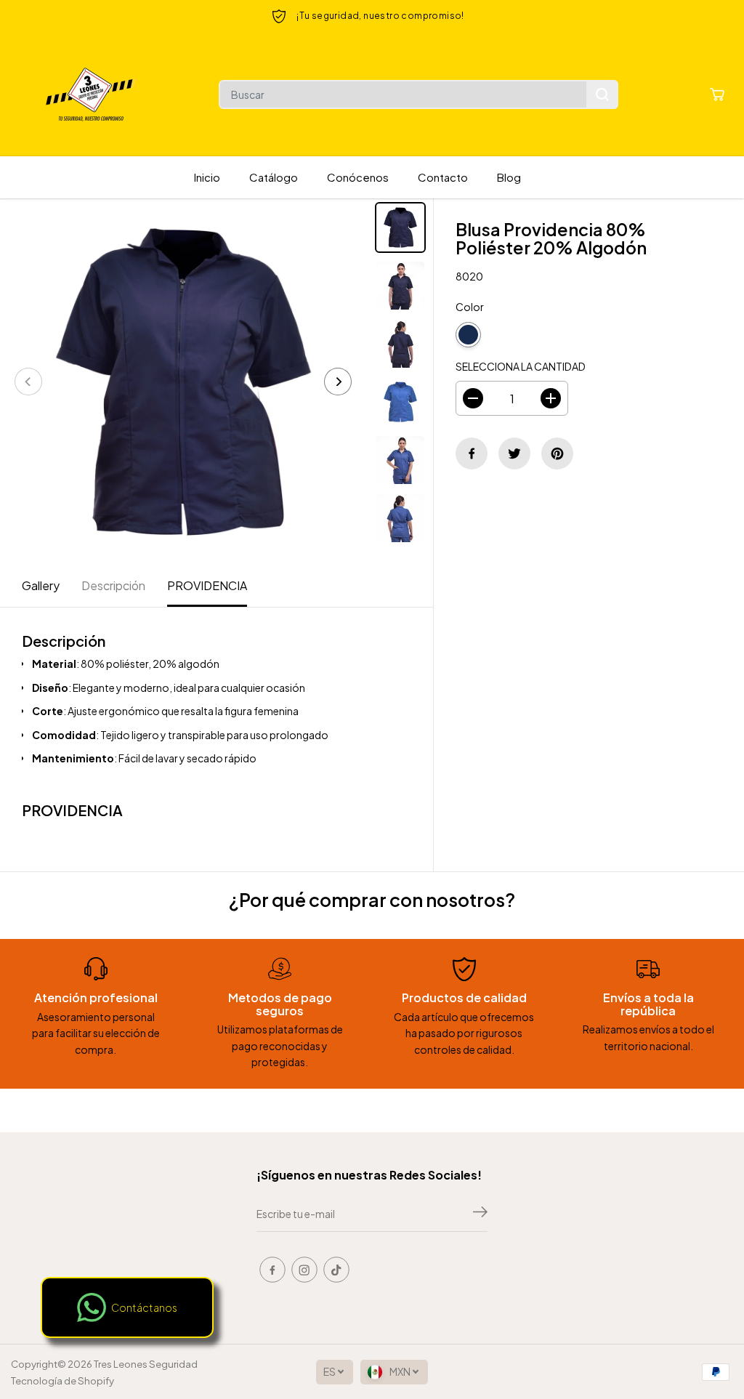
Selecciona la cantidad (521, 366)
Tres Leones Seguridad (146, 1364)
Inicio (207, 177)
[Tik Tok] (336, 1270)
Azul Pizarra (501, 334)
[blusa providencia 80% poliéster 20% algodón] (183, 381)
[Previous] (28, 381)
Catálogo (273, 177)
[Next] (338, 381)
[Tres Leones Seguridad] (91, 94)
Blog (509, 177)
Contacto (443, 177)
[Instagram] (304, 1270)
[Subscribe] (480, 1214)
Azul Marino (468, 334)
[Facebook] (472, 453)
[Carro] (717, 94)
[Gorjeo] (514, 453)
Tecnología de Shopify (62, 1380)
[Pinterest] (557, 453)
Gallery (41, 585)
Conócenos (358, 177)
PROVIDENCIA (207, 585)
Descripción (113, 585)
